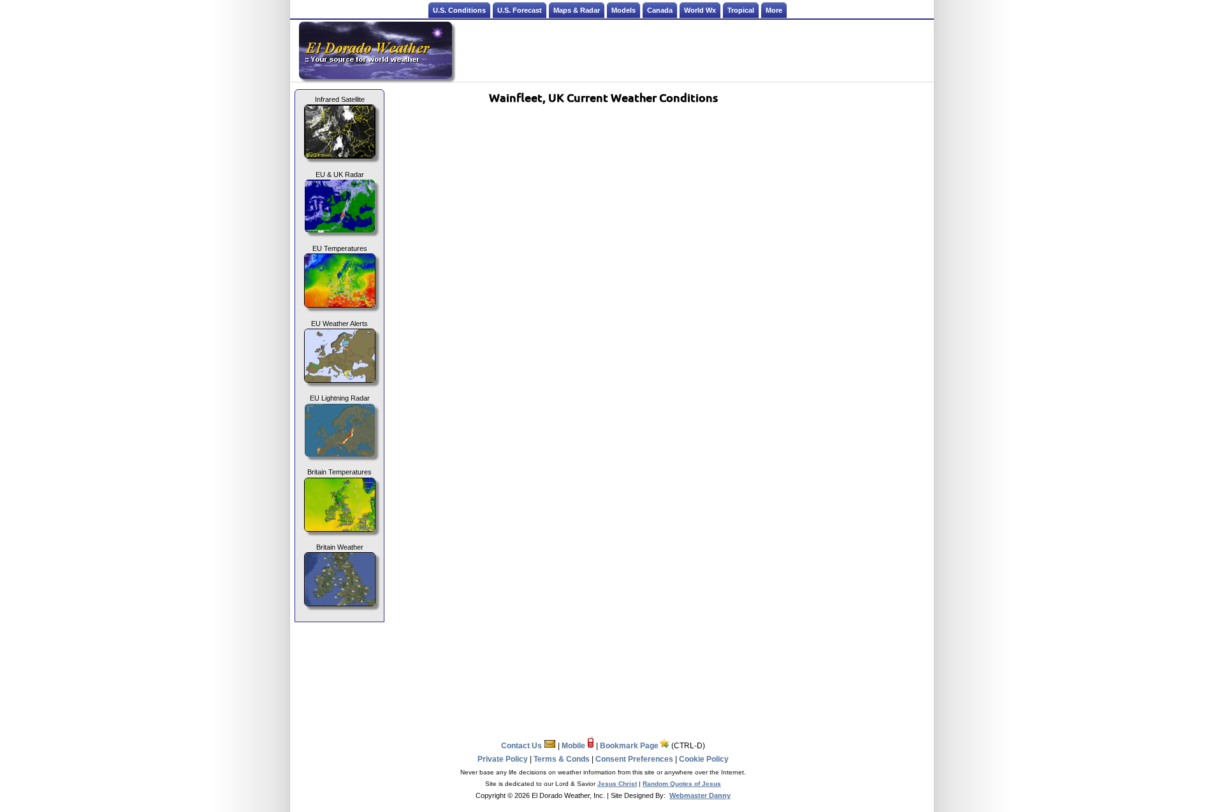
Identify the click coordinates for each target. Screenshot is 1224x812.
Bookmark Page (629, 745)
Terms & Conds (562, 759)
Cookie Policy (704, 759)
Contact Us (522, 745)
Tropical (740, 10)
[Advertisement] (694, 50)
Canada (660, 10)
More (774, 10)
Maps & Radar (576, 10)
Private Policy (502, 759)
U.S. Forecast (519, 10)
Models (623, 10)
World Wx (700, 10)
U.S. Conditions (459, 10)
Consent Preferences (634, 759)
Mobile (574, 745)
